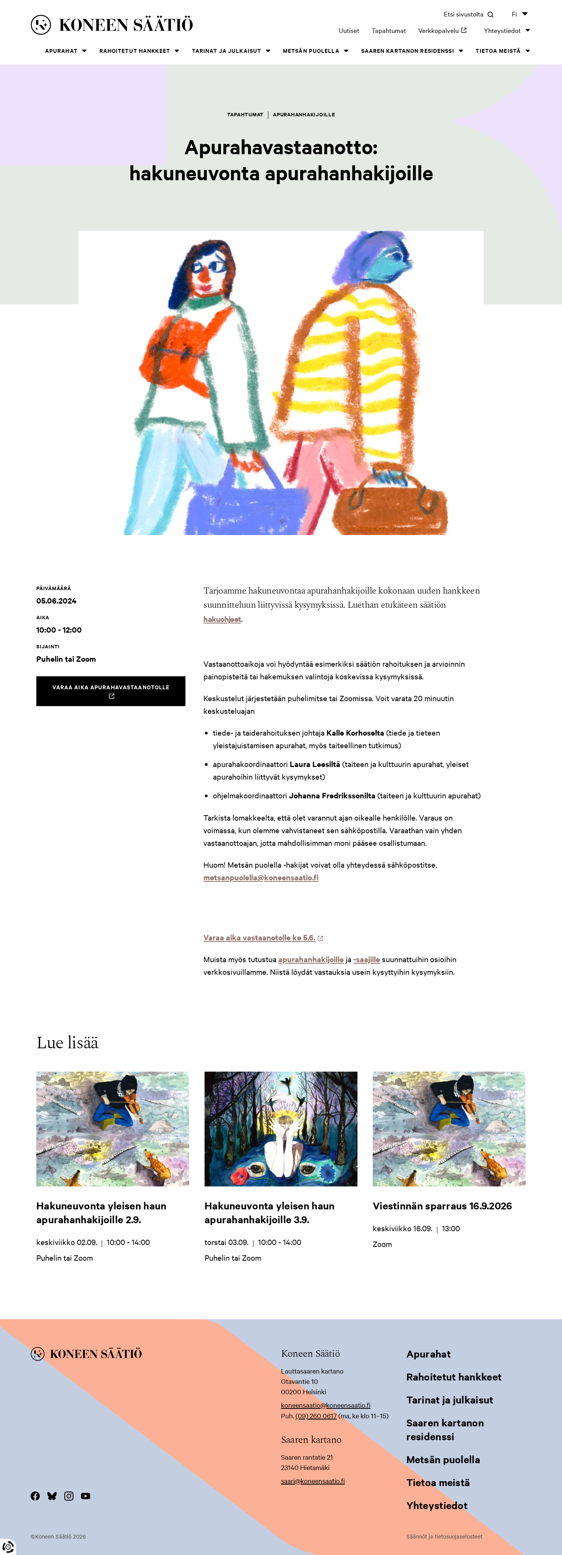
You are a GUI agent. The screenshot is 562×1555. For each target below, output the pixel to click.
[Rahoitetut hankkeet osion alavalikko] (177, 51)
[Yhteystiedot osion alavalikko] (527, 30)
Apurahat (61, 50)
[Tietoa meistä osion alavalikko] (527, 51)
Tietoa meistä (498, 50)
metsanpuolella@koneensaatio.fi (260, 877)
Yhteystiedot (502, 30)
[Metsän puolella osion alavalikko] (346, 51)
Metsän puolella (311, 50)
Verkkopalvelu (445, 30)
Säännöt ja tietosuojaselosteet (444, 1536)
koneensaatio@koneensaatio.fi (325, 1404)
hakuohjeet (222, 619)
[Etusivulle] (133, 26)
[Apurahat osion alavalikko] (84, 51)
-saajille (366, 959)
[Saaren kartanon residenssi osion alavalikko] (461, 51)
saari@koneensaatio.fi (313, 1480)
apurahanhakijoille (311, 959)
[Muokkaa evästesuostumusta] (8, 1547)
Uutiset (349, 30)
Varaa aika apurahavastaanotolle (118, 694)
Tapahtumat (389, 30)
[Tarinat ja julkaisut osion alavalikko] (268, 51)
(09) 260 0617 (316, 1415)
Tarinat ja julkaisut (226, 50)
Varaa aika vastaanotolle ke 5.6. (261, 937)
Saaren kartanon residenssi (407, 50)
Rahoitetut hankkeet (134, 50)
